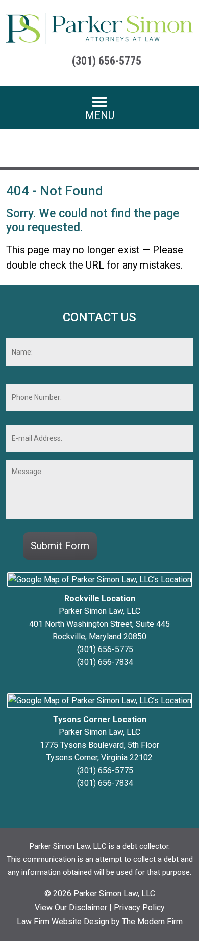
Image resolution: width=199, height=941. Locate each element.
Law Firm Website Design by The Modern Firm (100, 921)
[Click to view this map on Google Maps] (99, 579)
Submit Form (60, 546)
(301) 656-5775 (106, 60)
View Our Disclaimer (71, 908)
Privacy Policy (139, 908)
